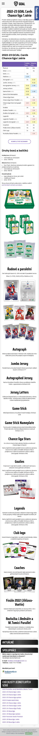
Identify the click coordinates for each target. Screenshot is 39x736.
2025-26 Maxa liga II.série (11, 722)
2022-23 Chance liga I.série (11, 692)
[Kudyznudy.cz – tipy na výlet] (19, 671)
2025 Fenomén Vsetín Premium (12, 716)
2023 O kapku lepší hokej (10, 700)
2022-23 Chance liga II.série (11, 695)
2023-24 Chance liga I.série (11, 703)
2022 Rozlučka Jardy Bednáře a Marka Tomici (17, 689)
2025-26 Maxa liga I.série (10, 719)
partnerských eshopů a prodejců (12, 185)
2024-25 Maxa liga (8, 711)
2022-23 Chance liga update (11, 697)
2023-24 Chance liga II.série (11, 705)
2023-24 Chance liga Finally (11, 708)
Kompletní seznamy (19, 141)
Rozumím (29, 733)
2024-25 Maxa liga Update (11, 714)
